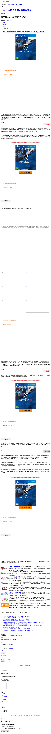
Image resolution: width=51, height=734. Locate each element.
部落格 (4, 24)
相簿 (4, 23)
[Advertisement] (25, 101)
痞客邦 (8, 644)
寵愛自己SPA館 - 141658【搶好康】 (11, 627)
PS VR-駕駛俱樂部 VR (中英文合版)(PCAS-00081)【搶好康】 (24, 32)
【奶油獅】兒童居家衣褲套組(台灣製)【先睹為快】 (15, 624)
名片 (4, 26)
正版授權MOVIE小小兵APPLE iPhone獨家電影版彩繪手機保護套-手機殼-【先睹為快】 (23, 622)
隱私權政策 (33, 715)
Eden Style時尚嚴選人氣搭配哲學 (16, 10)
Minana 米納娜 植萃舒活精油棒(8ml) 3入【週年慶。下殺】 (16, 616)
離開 (7, 731)
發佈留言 (3, 661)
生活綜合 (11, 20)
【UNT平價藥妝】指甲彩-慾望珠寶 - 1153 (13, 617)
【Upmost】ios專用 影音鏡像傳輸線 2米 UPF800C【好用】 (16, 628)
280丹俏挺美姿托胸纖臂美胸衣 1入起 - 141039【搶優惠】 (16, 619)
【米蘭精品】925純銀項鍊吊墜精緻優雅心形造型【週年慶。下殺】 (19, 630)
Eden (2, 637)
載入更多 (3, 653)
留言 (11, 644)
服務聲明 (38, 715)
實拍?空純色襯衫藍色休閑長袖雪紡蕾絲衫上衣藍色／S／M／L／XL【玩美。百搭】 (22, 625)
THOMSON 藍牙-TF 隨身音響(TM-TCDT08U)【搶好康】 (16, 620)
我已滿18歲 (3, 731)
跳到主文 (3, 13)
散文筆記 (11, 648)
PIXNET (15, 715)
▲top (2, 650)
